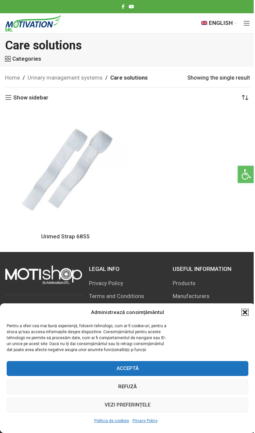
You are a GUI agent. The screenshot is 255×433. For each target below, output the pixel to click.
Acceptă (128, 368)
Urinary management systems (65, 77)
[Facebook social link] (123, 6)
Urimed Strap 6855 (65, 236)
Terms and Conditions (116, 296)
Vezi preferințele (127, 405)
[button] (246, 174)
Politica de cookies (111, 420)
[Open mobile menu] (246, 23)
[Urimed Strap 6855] (65, 169)
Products (184, 283)
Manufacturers (191, 296)
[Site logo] (33, 22)
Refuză (127, 387)
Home (12, 77)
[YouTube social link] (131, 6)
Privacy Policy (145, 420)
